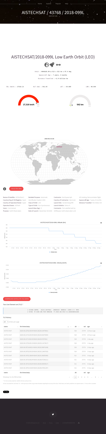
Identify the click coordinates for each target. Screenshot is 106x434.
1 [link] (75, 377)
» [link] (101, 377)
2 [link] (78, 377)
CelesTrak (14, 381)
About (44, 423)
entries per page (13, 322)
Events (57, 423)
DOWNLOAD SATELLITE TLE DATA (17, 299)
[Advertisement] (52, 38)
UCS (30, 381)
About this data (16, 189)
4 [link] (84, 377)
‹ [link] (72, 377)
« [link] (69, 377)
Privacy (51, 423)
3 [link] (81, 377)
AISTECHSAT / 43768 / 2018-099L (53, 12)
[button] (17, 326)
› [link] (98, 377)
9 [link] (95, 377)
